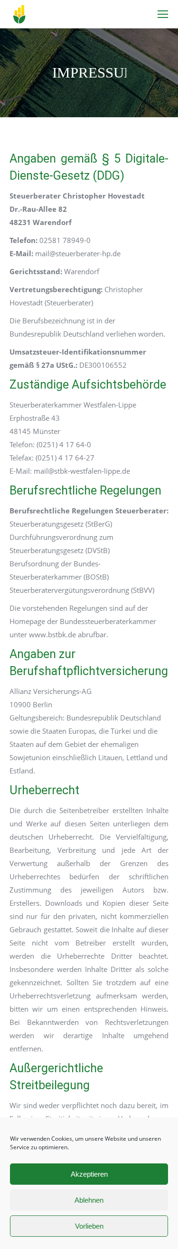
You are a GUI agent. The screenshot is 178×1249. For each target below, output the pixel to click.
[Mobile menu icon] (163, 14)
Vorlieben (89, 1226)
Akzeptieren (89, 1174)
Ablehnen (89, 1200)
